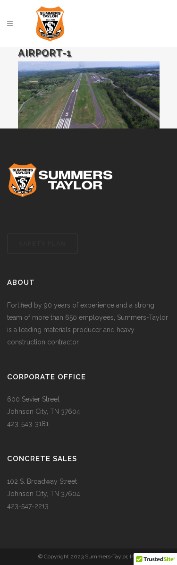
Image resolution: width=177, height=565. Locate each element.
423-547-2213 (28, 506)
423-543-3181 (28, 424)
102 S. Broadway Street (42, 481)
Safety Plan (42, 243)
